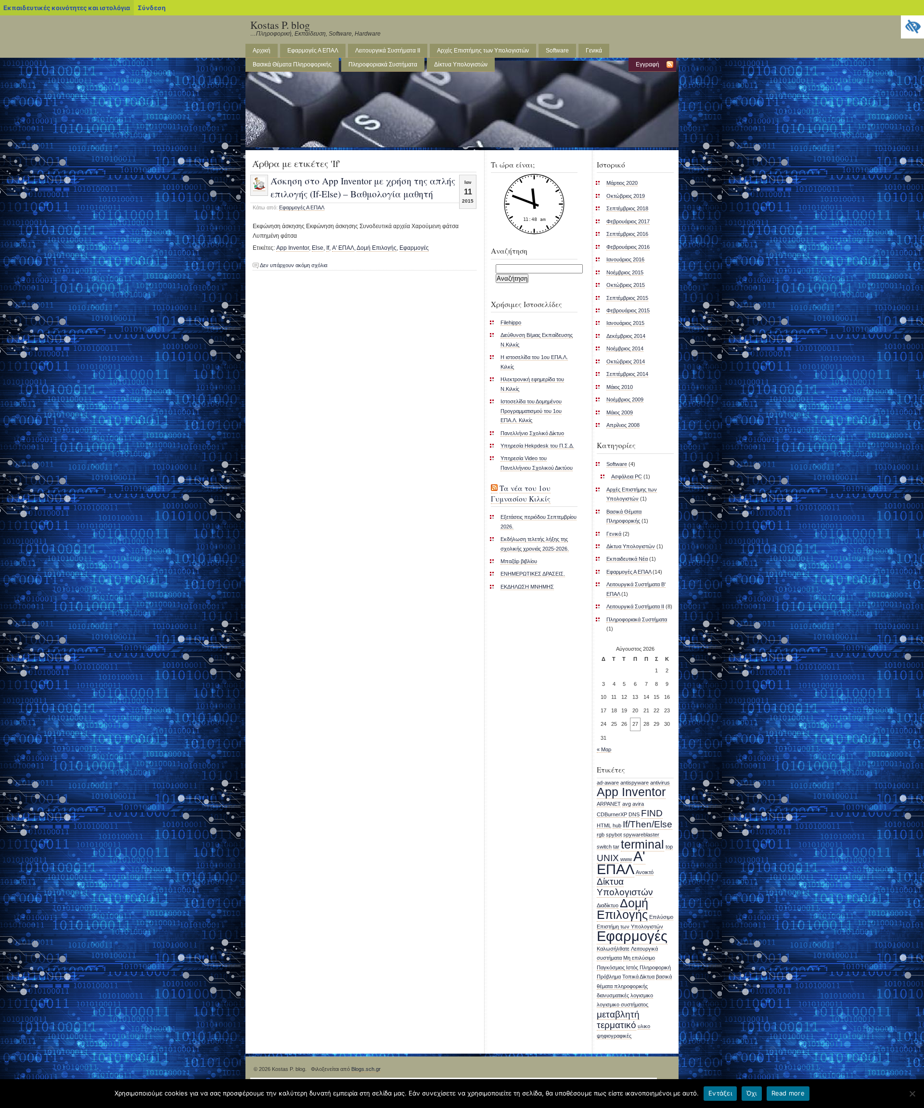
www (626, 859)
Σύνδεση (152, 8)
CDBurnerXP (612, 814)
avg (626, 804)
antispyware (634, 783)
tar (616, 847)
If (327, 248)
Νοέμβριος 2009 (624, 399)
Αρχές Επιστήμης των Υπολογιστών (483, 50)
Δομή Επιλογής (377, 248)
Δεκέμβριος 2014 (625, 336)
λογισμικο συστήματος (622, 1004)
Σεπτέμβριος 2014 (627, 374)
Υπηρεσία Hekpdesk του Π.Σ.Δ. (537, 446)
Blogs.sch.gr (366, 1069)
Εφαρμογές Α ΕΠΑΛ (312, 50)
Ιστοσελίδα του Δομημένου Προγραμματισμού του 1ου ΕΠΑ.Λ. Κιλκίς (531, 411)
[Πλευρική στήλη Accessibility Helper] (912, 27)
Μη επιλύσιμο (639, 958)
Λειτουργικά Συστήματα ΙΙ (387, 50)
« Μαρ (604, 749)
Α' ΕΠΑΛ (343, 248)
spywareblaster (641, 834)
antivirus (660, 783)
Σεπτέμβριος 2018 (627, 208)
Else (317, 248)
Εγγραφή (647, 64)
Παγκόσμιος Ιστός (617, 967)
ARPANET (609, 804)
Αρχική (261, 50)
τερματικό (616, 1025)
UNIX (608, 858)
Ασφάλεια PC (626, 476)
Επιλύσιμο (661, 917)
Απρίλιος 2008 (623, 425)
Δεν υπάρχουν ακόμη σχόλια (293, 265)
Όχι (751, 1093)
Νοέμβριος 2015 (624, 272)
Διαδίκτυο (607, 905)
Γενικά (594, 50)
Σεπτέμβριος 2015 (627, 298)
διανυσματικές (613, 995)
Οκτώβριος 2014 (625, 361)
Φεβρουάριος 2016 (628, 247)
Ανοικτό (645, 872)
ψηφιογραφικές (614, 1036)
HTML (604, 825)
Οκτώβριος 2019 (625, 196)
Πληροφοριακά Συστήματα (382, 64)
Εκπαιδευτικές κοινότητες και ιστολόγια (66, 8)
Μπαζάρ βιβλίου (518, 561)
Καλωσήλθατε (613, 949)
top (669, 847)
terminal (642, 844)
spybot (614, 834)
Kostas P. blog (280, 25)
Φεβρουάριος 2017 (628, 221)
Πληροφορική (655, 967)
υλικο (644, 1026)
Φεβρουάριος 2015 (628, 310)
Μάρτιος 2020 (622, 183)
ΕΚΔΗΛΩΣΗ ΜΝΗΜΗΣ (527, 587)
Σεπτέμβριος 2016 (627, 234)
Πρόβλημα (609, 976)
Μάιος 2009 (619, 412)
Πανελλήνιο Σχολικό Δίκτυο (532, 433)
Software (557, 50)
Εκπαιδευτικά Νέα (627, 559)
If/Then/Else (647, 824)
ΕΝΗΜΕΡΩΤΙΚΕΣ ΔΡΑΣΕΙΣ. (532, 574)
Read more (788, 1093)
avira (638, 804)
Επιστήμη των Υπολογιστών (630, 926)
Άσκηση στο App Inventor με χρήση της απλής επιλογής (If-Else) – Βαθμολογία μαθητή (362, 187)
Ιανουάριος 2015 (625, 323)
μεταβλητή (618, 1014)
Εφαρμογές (414, 248)
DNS (634, 814)
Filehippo (510, 322)
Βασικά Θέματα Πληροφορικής (292, 64)
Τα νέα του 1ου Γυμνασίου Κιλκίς (521, 493)
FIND (652, 813)
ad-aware (608, 783)
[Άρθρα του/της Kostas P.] (259, 188)
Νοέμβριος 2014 (624, 348)
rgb (600, 834)
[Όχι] (912, 1093)
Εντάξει (720, 1093)
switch (604, 847)
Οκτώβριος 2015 (625, 285)
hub (617, 825)
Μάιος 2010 (619, 387)
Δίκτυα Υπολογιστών (461, 64)
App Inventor (292, 248)
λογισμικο (641, 995)
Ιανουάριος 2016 (625, 259)
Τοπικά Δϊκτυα (638, 976)
